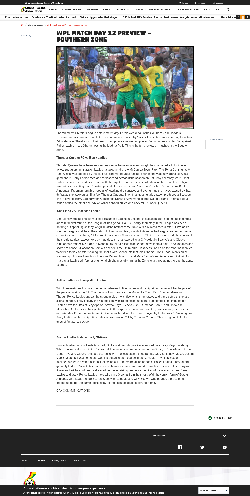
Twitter (185, 3)
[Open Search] (226, 9)
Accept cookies (209, 490)
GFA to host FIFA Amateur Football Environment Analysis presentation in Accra (161, 17)
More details (156, 492)
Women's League (35, 25)
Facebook (201, 3)
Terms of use (79, 460)
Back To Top (222, 418)
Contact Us (39, 460)
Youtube (219, 3)
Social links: (159, 435)
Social (24, 460)
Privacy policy (59, 460)
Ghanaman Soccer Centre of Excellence (44, 3)
